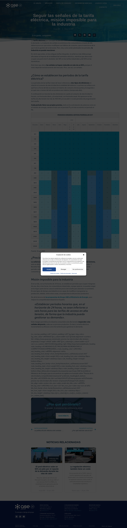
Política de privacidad (65, 273)
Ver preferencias (77, 269)
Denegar (63, 269)
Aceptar (49, 269)
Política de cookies (54, 273)
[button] (83, 255)
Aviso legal (74, 273)
